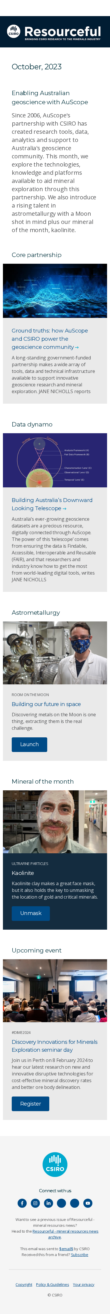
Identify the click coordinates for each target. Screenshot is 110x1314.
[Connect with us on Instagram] (35, 1203)
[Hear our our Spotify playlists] (61, 1203)
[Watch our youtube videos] (87, 1203)
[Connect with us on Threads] (74, 1203)
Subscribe (79, 1254)
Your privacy (83, 1284)
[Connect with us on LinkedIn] (48, 1203)
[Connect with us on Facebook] (22, 1203)
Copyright (24, 1284)
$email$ (66, 1248)
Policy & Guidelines (52, 1284)
